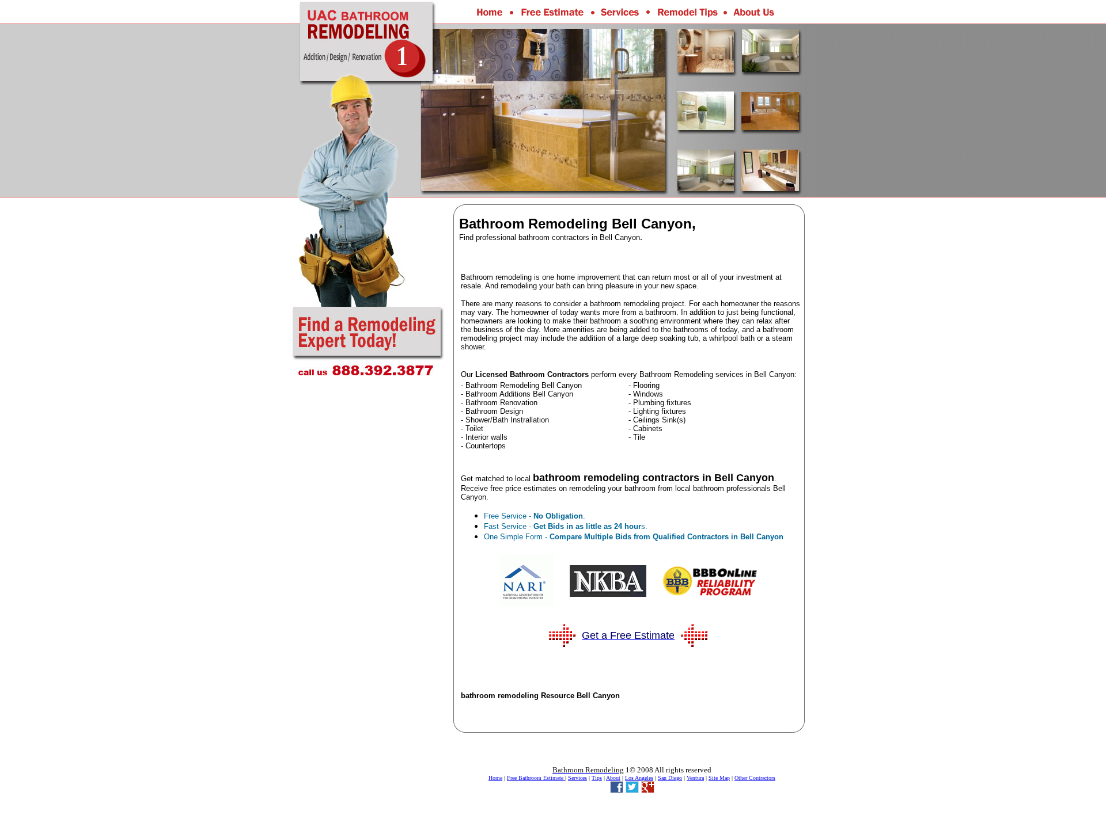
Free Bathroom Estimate (536, 778)
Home (495, 778)
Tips (597, 778)
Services (577, 778)
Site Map (719, 778)
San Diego (670, 778)
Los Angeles (639, 778)
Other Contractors (754, 778)
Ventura (695, 778)
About (613, 778)
